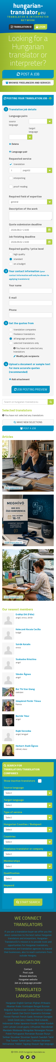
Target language (14, 800)
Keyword (9, 885)
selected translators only (26, 343)
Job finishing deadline (22, 237)
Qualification (12, 873)
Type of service (13, 812)
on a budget (19, 264)
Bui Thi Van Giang (25, 689)
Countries (10, 836)
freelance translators (24, 334)
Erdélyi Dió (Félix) (25, 614)
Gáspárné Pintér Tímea (28, 701)
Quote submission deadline (25, 224)
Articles (7, 436)
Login (41, 27)
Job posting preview (32, 389)
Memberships (12, 861)
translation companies (24, 329)
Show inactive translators (19, 781)
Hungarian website (28, 979)
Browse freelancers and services (29, 82)
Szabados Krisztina (26, 659)
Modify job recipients (27, 356)
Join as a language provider (28, 983)
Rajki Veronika (23, 731)
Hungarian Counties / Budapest (23, 824)
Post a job (29, 74)
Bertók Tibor (22, 716)
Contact (28, 969)
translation (19, 164)
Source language (14, 788)
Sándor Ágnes (23, 674)
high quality (19, 254)
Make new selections (29, 422)
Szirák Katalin (23, 644)
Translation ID (22, 27)
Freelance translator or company (23, 849)
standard (18, 259)
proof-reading (20, 186)
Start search (29, 902)
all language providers (24, 338)
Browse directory (28, 976)
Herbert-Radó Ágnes (27, 746)
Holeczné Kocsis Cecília (28, 629)
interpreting (19, 178)
